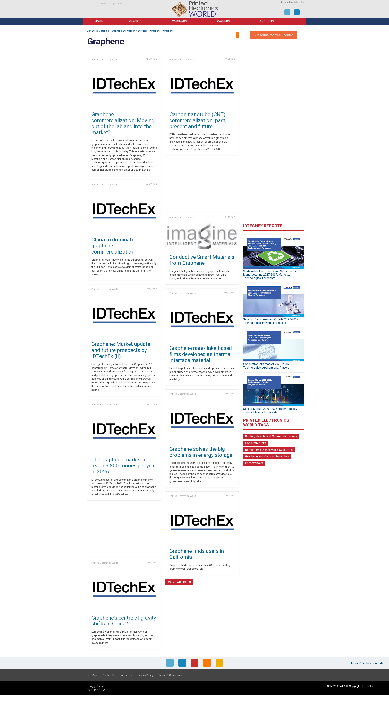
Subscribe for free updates (273, 35)
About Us (267, 21)
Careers (223, 21)
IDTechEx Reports (262, 225)
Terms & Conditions (170, 675)
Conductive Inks (255, 443)
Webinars (179, 21)
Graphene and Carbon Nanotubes (129, 30)
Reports (135, 21)
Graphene (155, 30)
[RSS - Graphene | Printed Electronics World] (237, 35)
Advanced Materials (98, 30)
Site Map (92, 675)
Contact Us (109, 675)
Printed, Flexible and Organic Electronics (271, 436)
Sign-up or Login (96, 689)
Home (99, 21)
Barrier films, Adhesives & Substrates (269, 450)
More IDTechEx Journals (367, 663)
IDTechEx (299, 2)
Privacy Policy (145, 675)
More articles (179, 582)
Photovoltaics (254, 463)
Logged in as (96, 686)
